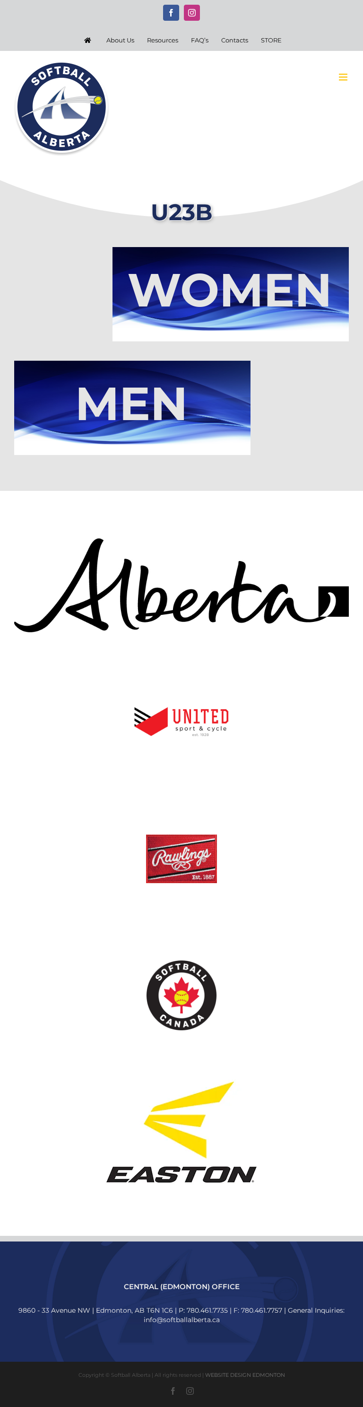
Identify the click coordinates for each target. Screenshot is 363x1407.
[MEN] (132, 364)
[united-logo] (181, 696)
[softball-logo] (181, 963)
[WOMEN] (230, 250)
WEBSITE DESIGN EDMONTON (245, 1375)
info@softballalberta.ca (182, 1320)
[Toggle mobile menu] (344, 77)
